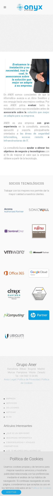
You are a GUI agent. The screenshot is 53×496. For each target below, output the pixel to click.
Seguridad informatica (19, 438)
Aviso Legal (10, 379)
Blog (9, 417)
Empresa (11, 398)
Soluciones (12, 408)
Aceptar (11, 492)
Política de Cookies (41, 488)
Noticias (11, 412)
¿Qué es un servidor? (17, 433)
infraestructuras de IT (16, 140)
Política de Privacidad (29, 379)
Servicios (11, 403)
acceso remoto (32, 137)
